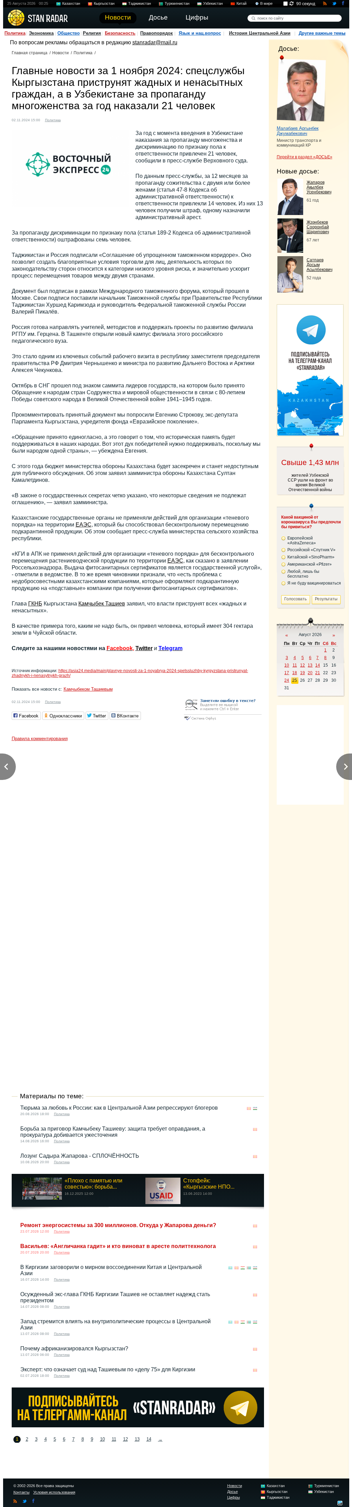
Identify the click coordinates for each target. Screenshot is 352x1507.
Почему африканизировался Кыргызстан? (74, 1348)
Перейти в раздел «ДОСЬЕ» (304, 157)
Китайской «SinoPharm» (310, 557)
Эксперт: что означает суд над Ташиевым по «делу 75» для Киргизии (107, 1369)
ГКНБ (35, 604)
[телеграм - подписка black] (138, 1425)
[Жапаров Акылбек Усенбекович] (290, 213)
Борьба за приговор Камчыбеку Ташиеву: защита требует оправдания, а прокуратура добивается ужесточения (112, 1132)
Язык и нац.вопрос (200, 33)
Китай (241, 3)
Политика (14, 33)
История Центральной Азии (259, 33)
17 (286, 672)
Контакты (21, 1492)
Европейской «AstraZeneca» (301, 540)
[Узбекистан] (77, 119)
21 (317, 672)
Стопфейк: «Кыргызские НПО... (208, 1184)
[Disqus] (138, 830)
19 (302, 672)
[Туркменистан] (249, 1267)
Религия (92, 33)
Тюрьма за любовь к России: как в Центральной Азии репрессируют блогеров (119, 1108)
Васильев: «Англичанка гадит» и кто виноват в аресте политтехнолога (118, 1246)
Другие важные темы (322, 33)
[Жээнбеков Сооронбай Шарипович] (290, 251)
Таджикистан (139, 3)
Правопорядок (156, 33)
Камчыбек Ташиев (101, 604)
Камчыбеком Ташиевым (88, 689)
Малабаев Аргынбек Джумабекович (298, 131)
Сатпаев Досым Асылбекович (319, 265)
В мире (266, 3)
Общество (68, 33)
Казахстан (71, 3)
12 (125, 1439)
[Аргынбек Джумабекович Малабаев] (301, 88)
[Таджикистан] (243, 1267)
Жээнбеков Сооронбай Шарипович (318, 227)
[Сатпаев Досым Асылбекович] (290, 291)
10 (102, 1439)
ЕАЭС (83, 525)
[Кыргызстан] (70, 119)
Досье (232, 1491)
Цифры (233, 1497)
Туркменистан (177, 3)
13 (137, 1439)
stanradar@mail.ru (154, 42)
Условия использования (54, 1492)
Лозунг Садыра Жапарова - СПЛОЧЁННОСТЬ (79, 1156)
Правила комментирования (40, 738)
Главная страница (29, 52)
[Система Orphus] (223, 721)
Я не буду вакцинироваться (314, 583)
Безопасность (120, 33)
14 (148, 1439)
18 (294, 672)
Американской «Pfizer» (309, 564)
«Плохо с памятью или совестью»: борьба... (93, 1184)
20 (310, 672)
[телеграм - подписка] (310, 434)
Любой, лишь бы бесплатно (303, 574)
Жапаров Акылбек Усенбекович (319, 187)
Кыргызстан (104, 3)
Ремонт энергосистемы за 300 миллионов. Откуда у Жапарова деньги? (118, 1225)
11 (114, 1439)
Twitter (144, 648)
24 (286, 680)
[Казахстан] (230, 1267)
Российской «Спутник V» (311, 549)
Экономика (41, 33)
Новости (60, 52)
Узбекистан (213, 3)
